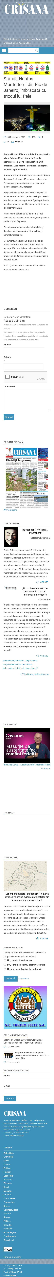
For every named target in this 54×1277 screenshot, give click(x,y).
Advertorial (9, 1240)
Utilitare (7, 1213)
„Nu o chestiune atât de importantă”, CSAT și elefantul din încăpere (35, 591)
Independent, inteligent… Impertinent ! (20, 668)
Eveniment (8, 1156)
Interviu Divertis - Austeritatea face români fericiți (27, 764)
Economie (8, 1176)
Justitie (7, 1217)
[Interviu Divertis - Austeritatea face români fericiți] (27, 745)
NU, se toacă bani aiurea (19, 960)
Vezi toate (45, 768)
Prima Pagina (10, 1232)
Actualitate (9, 1153)
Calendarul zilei (11, 1210)
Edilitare (7, 1221)
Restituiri (8, 1228)
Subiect (8, 359)
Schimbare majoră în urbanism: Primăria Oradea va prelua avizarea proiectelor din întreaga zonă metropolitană (27, 897)
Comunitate (10, 857)
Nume (7, 344)
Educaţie (8, 1183)
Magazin (19, 142)
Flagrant (7, 1172)
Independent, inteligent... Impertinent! (20, 660)
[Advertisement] (25, 699)
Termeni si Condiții (12, 1257)
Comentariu (8, 386)
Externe (7, 1194)
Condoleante (10, 1236)
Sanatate (8, 1179)
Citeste (44, 582)
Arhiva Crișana (10, 510)
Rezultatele (23, 978)
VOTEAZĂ (10, 978)
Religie (7, 1206)
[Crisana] (27, 9)
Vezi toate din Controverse (36, 674)
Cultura (7, 1164)
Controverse (11, 523)
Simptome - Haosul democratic (18, 664)
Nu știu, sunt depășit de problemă (24, 969)
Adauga (10, 1098)
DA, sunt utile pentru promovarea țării (26, 965)
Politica (7, 1168)
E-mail (7, 1086)
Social (6, 1160)
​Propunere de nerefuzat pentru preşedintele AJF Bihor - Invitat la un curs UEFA (32, 1055)
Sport (6, 1187)
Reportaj (8, 1225)
